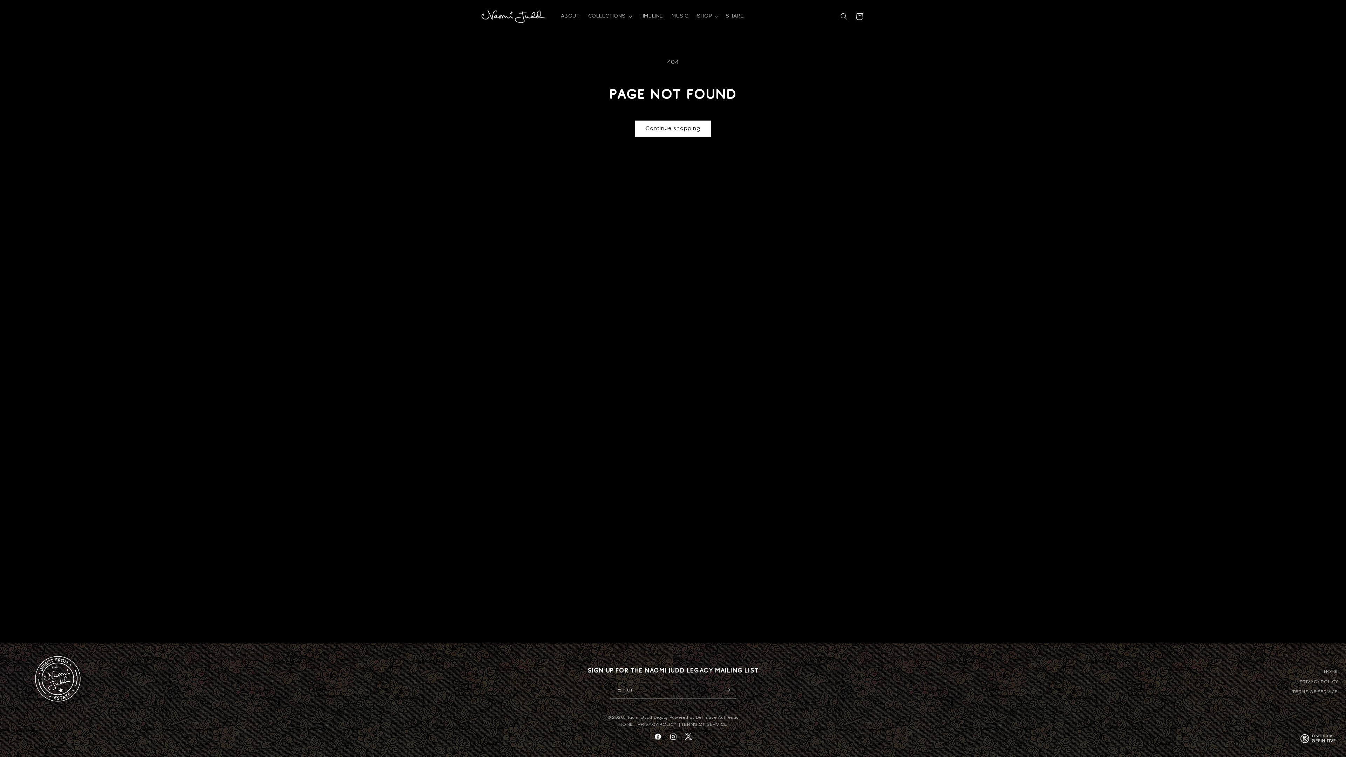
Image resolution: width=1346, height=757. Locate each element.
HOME (1331, 672)
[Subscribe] (728, 690)
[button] (609, 16)
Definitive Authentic (717, 718)
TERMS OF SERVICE (1315, 692)
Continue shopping (673, 128)
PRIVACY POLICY (1319, 682)
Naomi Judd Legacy (647, 718)
